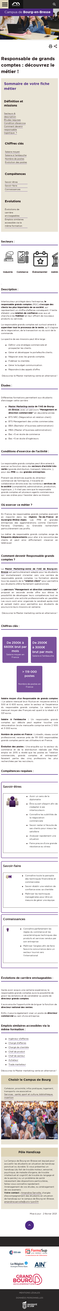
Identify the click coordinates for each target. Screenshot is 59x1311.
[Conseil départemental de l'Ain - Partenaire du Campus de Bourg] (41, 1264)
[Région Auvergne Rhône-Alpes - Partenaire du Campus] (19, 1265)
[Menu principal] (4, 4)
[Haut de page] (29, 1225)
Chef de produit (16, 1051)
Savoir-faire (11, 185)
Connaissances (12, 189)
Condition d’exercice (15, 123)
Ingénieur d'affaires (18, 1038)
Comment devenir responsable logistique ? (13, 129)
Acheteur (13, 1060)
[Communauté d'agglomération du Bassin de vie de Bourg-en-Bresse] (28, 1280)
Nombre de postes (14, 159)
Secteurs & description (10, 115)
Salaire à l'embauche (15, 155)
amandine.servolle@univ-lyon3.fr (21, 1202)
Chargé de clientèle (18, 1047)
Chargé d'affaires (17, 1043)
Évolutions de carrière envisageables (12, 212)
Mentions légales (29, 1293)
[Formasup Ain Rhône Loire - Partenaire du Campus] (36, 1252)
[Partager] (55, 46)
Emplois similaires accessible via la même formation (14, 222)
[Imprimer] (50, 46)
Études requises (12, 120)
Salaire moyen (12, 152)
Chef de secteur (16, 1056)
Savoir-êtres (11, 182)
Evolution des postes (16, 162)
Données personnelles (29, 1298)
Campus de (28, 12)
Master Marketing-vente (21, 406)
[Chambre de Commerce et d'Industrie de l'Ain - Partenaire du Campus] (14, 1252)
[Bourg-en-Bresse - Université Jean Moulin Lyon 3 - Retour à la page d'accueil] (15, 4)
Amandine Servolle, (31, 1193)
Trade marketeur (17, 1064)
